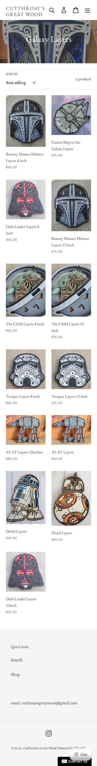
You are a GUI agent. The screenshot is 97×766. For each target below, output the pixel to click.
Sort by (12, 74)
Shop (15, 675)
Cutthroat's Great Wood (25, 11)
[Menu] (87, 10)
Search (17, 660)
